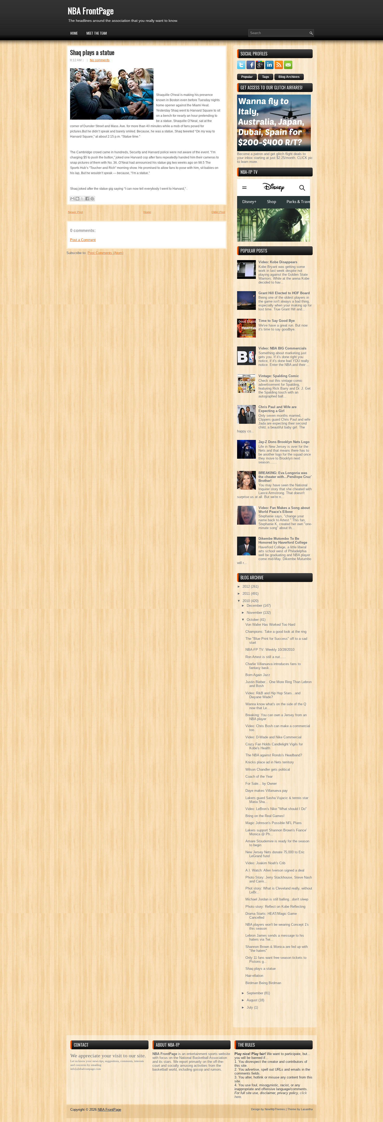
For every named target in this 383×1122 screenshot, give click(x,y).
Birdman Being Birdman (263, 983)
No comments (99, 60)
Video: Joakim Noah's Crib (265, 863)
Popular (247, 77)
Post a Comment (83, 240)
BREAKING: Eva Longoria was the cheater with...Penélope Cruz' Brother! (285, 477)
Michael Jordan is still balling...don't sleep (276, 899)
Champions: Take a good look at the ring (275, 632)
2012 (247, 586)
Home (74, 33)
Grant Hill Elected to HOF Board (284, 293)
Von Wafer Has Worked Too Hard (270, 625)
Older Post (218, 212)
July (250, 1007)
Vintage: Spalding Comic (278, 376)
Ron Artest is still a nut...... (265, 657)
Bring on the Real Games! (265, 816)
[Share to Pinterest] (92, 198)
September (255, 993)
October (253, 620)
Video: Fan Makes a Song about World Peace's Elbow (284, 510)
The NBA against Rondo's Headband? (273, 755)
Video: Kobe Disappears (277, 262)
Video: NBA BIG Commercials (282, 348)
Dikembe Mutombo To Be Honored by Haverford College (282, 540)
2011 (247, 594)
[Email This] (72, 198)
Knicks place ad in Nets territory (269, 762)
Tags (265, 77)
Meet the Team (97, 33)
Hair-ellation (254, 976)
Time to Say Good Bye (276, 321)
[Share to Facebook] (87, 198)
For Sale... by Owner (261, 784)
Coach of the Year (259, 776)
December (255, 606)
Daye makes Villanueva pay (266, 791)
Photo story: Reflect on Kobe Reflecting (275, 907)
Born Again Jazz (257, 675)
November (255, 613)
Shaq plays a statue (92, 52)
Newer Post (75, 212)
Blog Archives (289, 77)
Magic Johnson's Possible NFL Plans (273, 823)
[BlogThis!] (77, 198)
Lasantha (307, 1109)
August (252, 1000)
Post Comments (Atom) (105, 253)
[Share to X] (82, 198)
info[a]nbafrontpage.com (85, 1068)
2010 (247, 601)
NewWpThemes (275, 1109)
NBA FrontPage (91, 10)
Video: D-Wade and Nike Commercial (273, 737)
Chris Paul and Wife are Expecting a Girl (277, 409)
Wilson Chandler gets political (267, 769)
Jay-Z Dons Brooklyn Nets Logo (284, 442)
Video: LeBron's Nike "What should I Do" (276, 809)
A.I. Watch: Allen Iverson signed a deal (274, 870)
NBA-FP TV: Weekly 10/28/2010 (269, 650)
